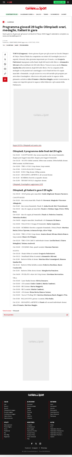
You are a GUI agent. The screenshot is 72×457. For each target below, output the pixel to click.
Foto (51, 427)
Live (10, 2)
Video (52, 425)
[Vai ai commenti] (5, 79)
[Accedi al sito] (68, 2)
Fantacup (53, 416)
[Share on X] (5, 59)
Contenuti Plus (11, 14)
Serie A (6, 406)
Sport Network (54, 414)
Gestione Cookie (32, 431)
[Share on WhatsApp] (5, 64)
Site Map (6, 435)
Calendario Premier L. (56, 435)
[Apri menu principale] (4, 2)
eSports (29, 416)
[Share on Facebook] (5, 54)
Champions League (9, 410)
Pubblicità (7, 431)
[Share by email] (5, 68)
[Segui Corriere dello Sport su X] (36, 444)
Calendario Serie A (27, 14)
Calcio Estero (8, 416)
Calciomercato (8, 418)
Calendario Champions (57, 431)
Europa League (8, 412)
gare (16, 45)
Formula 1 (30, 404)
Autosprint (53, 406)
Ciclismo (29, 418)
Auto (51, 404)
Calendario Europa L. (56, 433)
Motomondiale (31, 406)
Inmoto (52, 408)
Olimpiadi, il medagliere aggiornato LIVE (28, 184)
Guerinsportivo (54, 412)
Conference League (9, 414)
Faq (28, 438)
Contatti (29, 425)
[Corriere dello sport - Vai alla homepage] (36, 8)
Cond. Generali (31, 436)
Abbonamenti (8, 425)
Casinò (63, 14)
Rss (5, 433)
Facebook (28, 448)
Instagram (35, 448)
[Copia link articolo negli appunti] (5, 73)
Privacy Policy (31, 435)
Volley (29, 414)
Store (5, 429)
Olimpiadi (10, 22)
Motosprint (53, 410)
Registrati (7, 436)
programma (24, 45)
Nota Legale (30, 429)
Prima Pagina (8, 427)
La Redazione (31, 427)
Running (29, 412)
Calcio (38, 14)
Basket (29, 408)
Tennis (45, 14)
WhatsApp (44, 448)
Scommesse (55, 14)
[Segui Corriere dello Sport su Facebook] (32, 444)
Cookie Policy (31, 433)
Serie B (6, 408)
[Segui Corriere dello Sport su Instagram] (40, 444)
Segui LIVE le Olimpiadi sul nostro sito (27, 145)
